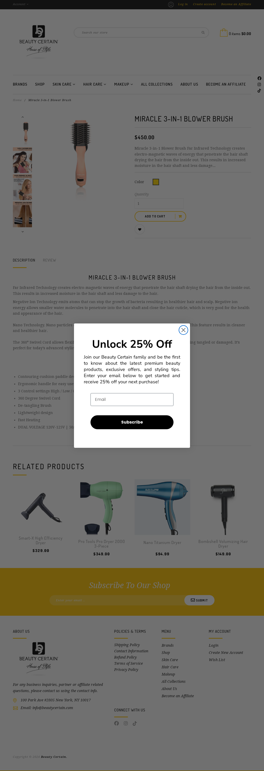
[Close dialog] (183, 330)
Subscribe (132, 422)
